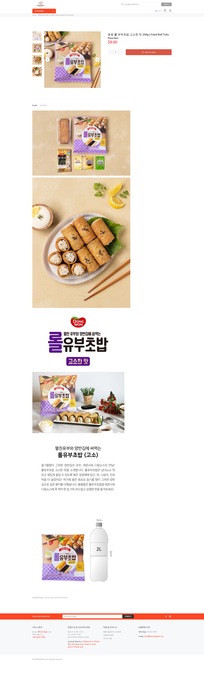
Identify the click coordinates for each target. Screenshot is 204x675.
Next (97, 59)
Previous (47, 59)
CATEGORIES (39, 11)
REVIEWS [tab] (43, 105)
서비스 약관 (107, 638)
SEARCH (166, 4)
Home (34, 15)
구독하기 (128, 616)
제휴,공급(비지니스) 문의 (112, 632)
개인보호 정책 (108, 635)
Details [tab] (34, 105)
